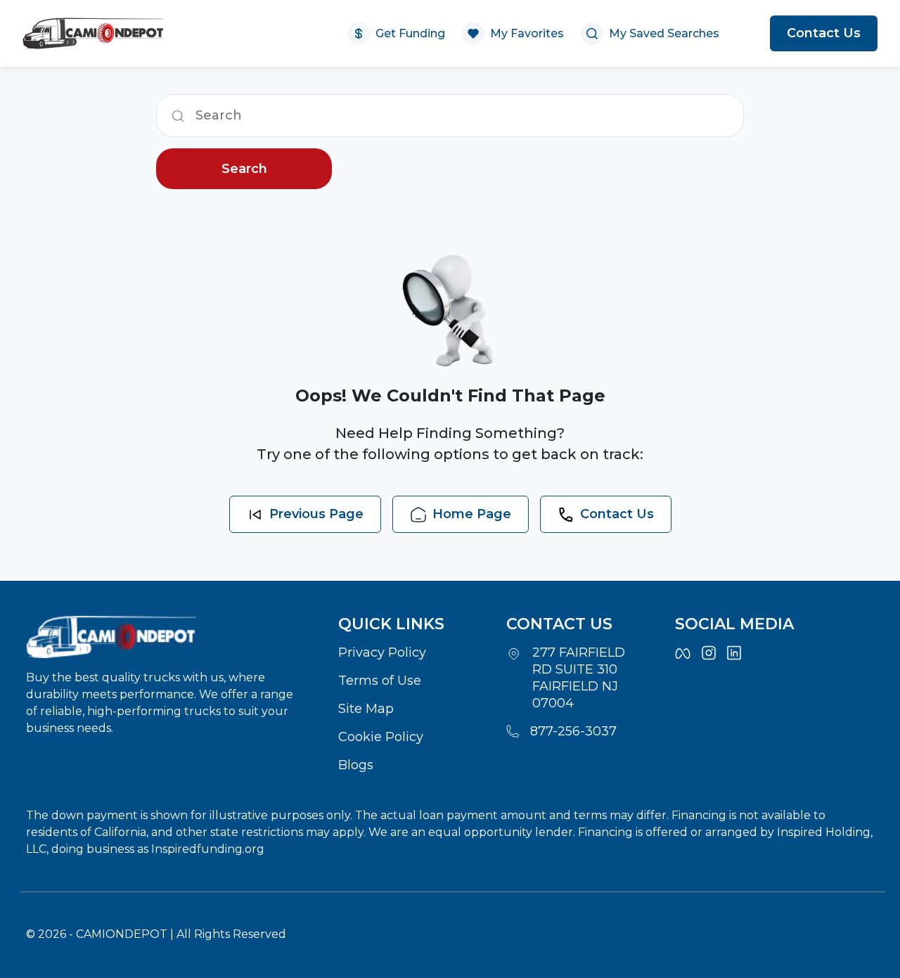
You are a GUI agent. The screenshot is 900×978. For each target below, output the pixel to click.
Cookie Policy (380, 737)
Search (244, 168)
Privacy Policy (382, 652)
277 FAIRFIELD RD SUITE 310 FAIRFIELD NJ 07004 (578, 678)
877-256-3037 (573, 731)
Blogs (355, 765)
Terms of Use (379, 680)
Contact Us (824, 33)
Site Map (366, 708)
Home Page (471, 514)
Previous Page (316, 514)
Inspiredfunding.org (207, 849)
